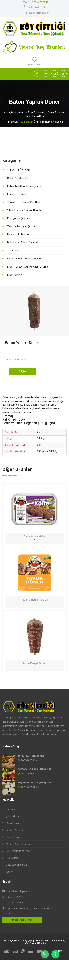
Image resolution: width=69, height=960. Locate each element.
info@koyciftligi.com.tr (37, 13)
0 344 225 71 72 (37, 6)
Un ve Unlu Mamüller (20, 234)
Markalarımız (12, 823)
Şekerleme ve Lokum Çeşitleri (25, 258)
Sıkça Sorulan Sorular (17, 864)
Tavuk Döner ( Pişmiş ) (34, 600)
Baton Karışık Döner (34, 663)
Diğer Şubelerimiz (22, 919)
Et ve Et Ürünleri (36, 112)
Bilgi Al (22, 371)
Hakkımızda (12, 809)
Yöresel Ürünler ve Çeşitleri (23, 202)
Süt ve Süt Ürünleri (18, 170)
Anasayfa (8, 112)
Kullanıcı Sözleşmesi (16, 830)
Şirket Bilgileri (13, 816)
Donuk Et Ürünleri (56, 112)
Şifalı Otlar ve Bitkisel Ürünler (25, 210)
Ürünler (20, 112)
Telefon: (35, 2)
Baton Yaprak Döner (35, 116)
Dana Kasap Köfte (34, 536)
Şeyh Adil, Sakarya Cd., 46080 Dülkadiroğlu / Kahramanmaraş (27, 911)
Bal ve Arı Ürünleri (18, 178)
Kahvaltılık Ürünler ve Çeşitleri (25, 186)
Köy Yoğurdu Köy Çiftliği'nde (35, 782)
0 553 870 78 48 (15, 896)
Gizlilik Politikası (14, 837)
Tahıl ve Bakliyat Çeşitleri (22, 226)
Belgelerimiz (12, 857)
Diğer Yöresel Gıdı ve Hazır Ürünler (28, 266)
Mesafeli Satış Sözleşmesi (19, 843)
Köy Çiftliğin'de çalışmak (18, 850)
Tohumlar (13, 250)
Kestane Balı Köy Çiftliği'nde (35, 769)
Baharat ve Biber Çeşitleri (22, 242)
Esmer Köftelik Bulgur (31, 755)
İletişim (9, 871)
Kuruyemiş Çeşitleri (18, 218)
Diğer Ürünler (15, 274)
